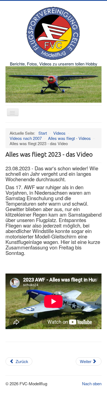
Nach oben (92, 383)
